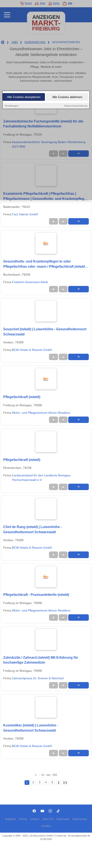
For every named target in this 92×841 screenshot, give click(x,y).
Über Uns (47, 819)
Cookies (46, 825)
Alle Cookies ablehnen (67, 97)
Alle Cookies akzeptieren (23, 97)
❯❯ (65, 782)
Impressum (62, 819)
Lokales (34, 819)
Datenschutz (79, 819)
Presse (23, 819)
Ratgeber (10, 819)
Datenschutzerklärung (75, 105)
